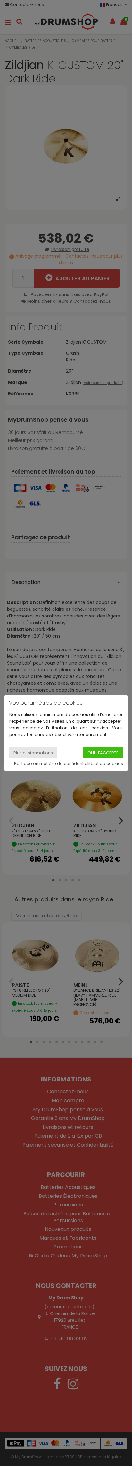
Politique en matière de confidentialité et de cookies (68, 763)
